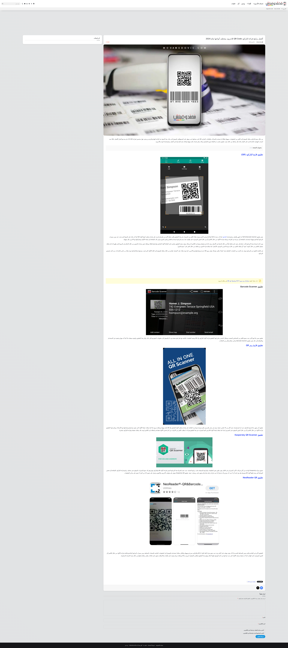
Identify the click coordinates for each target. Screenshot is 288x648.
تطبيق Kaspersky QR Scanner (249, 435)
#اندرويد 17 (283, 8)
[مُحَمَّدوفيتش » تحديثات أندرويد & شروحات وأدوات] (276, 4)
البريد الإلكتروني (261, 623)
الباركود (224, 237)
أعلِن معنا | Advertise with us (135, 645)
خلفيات (233, 3)
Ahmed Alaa (259, 42)
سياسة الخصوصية (159, 645)
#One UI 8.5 (277, 8)
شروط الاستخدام (151, 645)
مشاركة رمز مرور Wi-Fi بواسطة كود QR (238, 281)
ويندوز (243, 3)
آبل (238, 3)
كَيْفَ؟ (249, 3)
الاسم (263, 617)
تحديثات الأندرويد (258, 3)
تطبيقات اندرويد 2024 (251, 581)
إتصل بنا (145, 645)
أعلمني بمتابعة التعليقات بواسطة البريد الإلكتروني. (254, 630)
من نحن (126, 645)
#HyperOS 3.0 (269, 8)
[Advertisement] (144, 22)
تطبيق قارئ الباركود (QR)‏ (252, 154)
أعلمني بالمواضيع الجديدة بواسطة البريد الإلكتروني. (253, 633)
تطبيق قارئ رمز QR (254, 345)
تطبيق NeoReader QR (253, 477)
